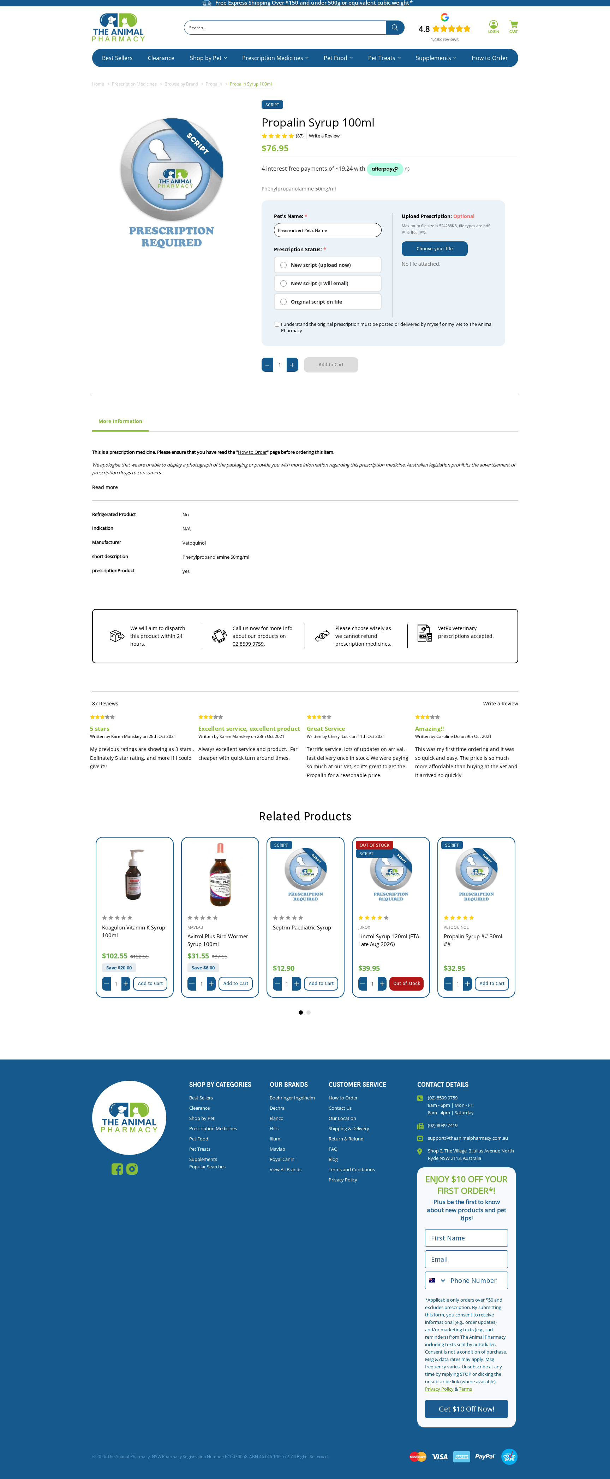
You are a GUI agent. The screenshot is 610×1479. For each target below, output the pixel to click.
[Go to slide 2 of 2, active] (309, 1013)
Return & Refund (346, 1138)
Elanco (276, 1118)
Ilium (275, 1138)
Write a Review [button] (324, 136)
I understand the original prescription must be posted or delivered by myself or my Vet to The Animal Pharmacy (386, 327)
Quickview (134, 874)
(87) (300, 136)
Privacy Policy (343, 1179)
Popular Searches (207, 1166)
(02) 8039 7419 (443, 1125)
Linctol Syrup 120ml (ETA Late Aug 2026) (303, 940)
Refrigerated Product (114, 514)
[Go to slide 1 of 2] (301, 1013)
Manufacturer (106, 542)
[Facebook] (117, 1169)
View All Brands (285, 1169)
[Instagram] (132, 1169)
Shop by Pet (206, 58)
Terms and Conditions (352, 1169)
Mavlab (277, 1149)
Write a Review (500, 703)
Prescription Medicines (272, 58)
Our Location (342, 1118)
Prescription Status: (300, 249)
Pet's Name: (290, 216)
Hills (274, 1128)
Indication (102, 528)
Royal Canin (282, 1159)
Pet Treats (381, 58)
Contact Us (340, 1108)
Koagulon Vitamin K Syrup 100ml (475, 931)
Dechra (277, 1108)
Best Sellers (117, 58)
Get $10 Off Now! (467, 1409)
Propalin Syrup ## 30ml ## (387, 940)
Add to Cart (150, 983)
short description (110, 556)
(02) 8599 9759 (443, 1097)
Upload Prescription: (438, 216)
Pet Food (335, 58)
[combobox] (294, 27)
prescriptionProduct (113, 570)
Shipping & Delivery (349, 1128)
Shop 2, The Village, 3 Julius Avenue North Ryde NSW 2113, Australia (471, 1154)
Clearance (161, 58)
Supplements (433, 58)
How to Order (490, 58)
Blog (333, 1159)
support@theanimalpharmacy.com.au (468, 1138)
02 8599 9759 (248, 643)
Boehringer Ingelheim (292, 1097)
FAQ (333, 1149)
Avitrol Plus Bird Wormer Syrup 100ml (132, 940)
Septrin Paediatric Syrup (216, 927)
